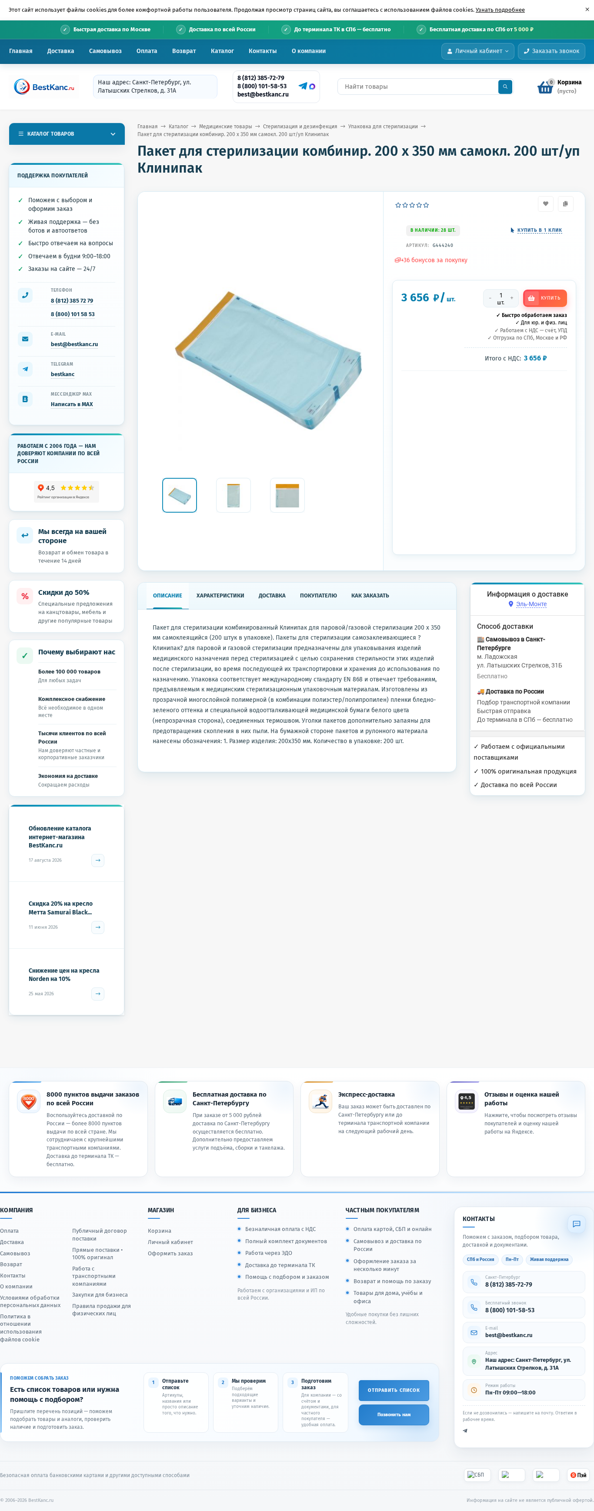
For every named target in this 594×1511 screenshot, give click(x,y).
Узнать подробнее (500, 10)
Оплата (147, 51)
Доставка (60, 51)
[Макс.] (312, 86)
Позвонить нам (393, 1415)
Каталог (222, 51)
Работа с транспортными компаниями (94, 1276)
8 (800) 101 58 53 (73, 314)
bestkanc (62, 374)
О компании (309, 51)
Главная (21, 51)
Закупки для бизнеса (100, 1294)
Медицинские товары (225, 126)
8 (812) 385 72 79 (72, 300)
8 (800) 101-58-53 (262, 86)
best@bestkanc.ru (263, 94)
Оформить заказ (170, 1253)
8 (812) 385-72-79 (260, 78)
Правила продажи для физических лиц (101, 1310)
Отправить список (394, 1390)
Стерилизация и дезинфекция (300, 126)
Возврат (184, 51)
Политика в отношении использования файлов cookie (21, 1328)
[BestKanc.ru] (41, 86)
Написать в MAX (72, 404)
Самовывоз (105, 51)
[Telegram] (302, 86)
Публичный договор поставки (99, 1234)
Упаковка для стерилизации (383, 126)
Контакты (263, 51)
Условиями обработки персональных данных (30, 1301)
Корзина (159, 1230)
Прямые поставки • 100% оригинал (97, 1254)
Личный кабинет (170, 1242)
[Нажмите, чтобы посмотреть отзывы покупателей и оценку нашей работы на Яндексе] (67, 492)
